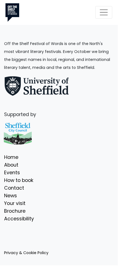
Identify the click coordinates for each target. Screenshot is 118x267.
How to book (18, 180)
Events (12, 172)
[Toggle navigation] (103, 12)
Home (11, 157)
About (11, 165)
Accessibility (19, 218)
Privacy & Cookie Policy (26, 252)
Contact (14, 188)
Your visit (14, 203)
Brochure (14, 211)
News (10, 195)
